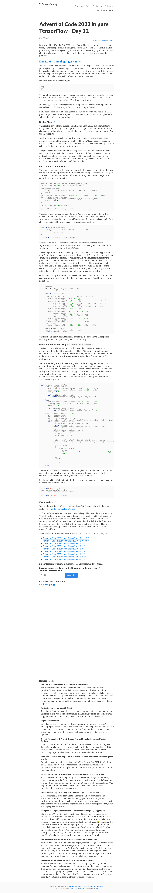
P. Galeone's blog (48, 4)
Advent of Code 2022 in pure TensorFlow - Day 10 (64, 557)
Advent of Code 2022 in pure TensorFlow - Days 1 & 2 (66, 538)
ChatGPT (111, 40)
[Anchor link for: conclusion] (54, 502)
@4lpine (81, 888)
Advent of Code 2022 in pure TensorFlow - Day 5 (64, 543)
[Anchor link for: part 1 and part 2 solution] (66, 166)
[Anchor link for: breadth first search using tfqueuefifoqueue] (92, 344)
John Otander (74, 888)
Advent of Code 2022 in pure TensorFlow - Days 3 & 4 (66, 541)
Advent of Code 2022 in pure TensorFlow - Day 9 (64, 554)
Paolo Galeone (102, 40)
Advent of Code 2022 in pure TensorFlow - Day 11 (64, 559)
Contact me (98, 6)
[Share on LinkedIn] (43, 585)
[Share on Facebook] (39, 585)
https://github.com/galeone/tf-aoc (60, 509)
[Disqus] (76, 608)
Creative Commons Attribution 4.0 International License (85, 886)
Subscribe (109, 6)
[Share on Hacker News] (54, 585)
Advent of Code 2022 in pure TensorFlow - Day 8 (64, 551)
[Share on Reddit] (49, 585)
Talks (88, 6)
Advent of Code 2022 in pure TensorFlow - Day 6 (64, 546)
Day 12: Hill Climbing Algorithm (58, 61)
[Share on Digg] (46, 585)
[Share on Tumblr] (47, 585)
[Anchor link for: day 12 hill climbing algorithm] (79, 61)
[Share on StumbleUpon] (52, 585)
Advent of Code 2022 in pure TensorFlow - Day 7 (64, 549)
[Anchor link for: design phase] (54, 122)
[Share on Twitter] (41, 585)
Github (97, 888)
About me (79, 6)
